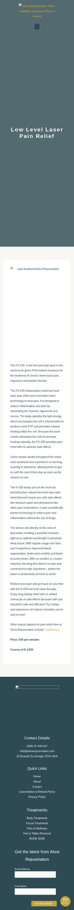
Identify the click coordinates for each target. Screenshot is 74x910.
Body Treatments (37, 818)
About (37, 781)
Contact (37, 786)
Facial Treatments (37, 823)
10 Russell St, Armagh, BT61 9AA (37, 756)
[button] (37, 26)
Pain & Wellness (37, 828)
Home (37, 776)
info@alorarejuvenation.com (37, 751)
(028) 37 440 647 (37, 746)
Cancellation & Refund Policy (37, 791)
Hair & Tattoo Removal (37, 833)
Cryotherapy (51, 629)
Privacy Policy (37, 796)
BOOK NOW (37, 838)
